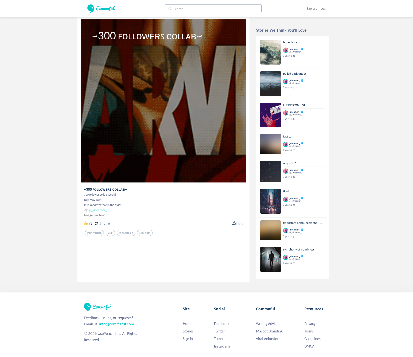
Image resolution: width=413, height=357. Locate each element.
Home (187, 323)
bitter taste (290, 42)
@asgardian (126, 232)
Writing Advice (267, 323)
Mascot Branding (269, 331)
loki (110, 232)
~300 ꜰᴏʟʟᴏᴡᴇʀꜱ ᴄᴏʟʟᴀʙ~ (105, 189)
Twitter (219, 331)
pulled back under (294, 74)
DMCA (309, 346)
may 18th (144, 232)
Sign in (188, 338)
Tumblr (219, 338)
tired (286, 191)
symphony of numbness (298, 249)
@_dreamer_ (97, 210)
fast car (288, 136)
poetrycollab (94, 232)
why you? (289, 163)
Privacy (310, 323)
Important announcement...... (302, 223)
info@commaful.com (116, 323)
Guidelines (312, 338)
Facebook (221, 323)
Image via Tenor (95, 215)
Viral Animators (268, 338)
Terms (309, 331)
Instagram (222, 346)
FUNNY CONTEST (294, 105)
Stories (188, 331)
